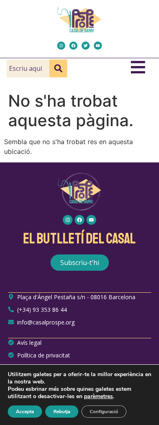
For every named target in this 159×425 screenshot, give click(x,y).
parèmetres (98, 396)
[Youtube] (98, 46)
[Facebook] (73, 46)
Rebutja (61, 411)
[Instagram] (61, 46)
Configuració (104, 411)
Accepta (25, 411)
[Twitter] (86, 46)
